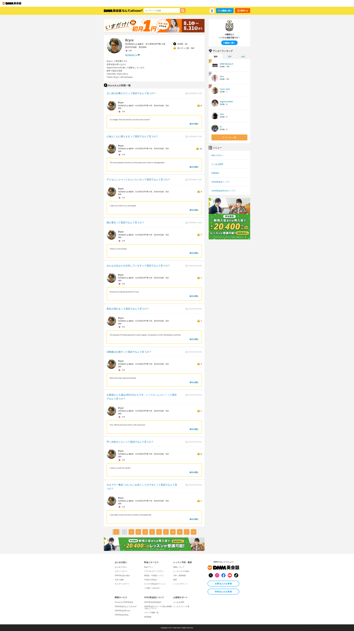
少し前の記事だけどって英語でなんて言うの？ (131, 93)
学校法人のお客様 (223, 591)
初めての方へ (217, 155)
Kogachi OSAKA (226, 101)
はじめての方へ (121, 567)
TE (221, 126)
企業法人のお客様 (223, 583)
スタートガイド (121, 571)
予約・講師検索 (179, 575)
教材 (175, 579)
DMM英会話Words (122, 610)
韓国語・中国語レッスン (154, 575)
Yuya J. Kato (225, 89)
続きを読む (194, 123)
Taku (222, 114)
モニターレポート (122, 583)
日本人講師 (119, 579)
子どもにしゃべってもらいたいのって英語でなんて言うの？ (138, 179)
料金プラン (148, 567)
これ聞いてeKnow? (152, 588)
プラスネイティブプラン (154, 571)
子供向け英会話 (150, 579)
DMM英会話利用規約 (152, 602)
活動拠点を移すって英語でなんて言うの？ (129, 351)
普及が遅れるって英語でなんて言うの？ (128, 308)
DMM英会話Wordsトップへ (223, 190)
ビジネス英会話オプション (155, 583)
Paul (222, 76)
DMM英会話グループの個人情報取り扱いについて (158, 607)
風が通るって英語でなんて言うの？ (125, 222)
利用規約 (215, 173)
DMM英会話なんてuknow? (126, 606)
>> (193, 532)
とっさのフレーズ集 (181, 606)
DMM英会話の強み (122, 575)
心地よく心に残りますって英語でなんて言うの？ (132, 136)
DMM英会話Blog (121, 614)
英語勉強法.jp (131, 55)
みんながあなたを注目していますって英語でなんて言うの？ (138, 265)
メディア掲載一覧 (151, 612)
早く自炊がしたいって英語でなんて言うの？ (130, 441)
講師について (178, 567)
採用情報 (147, 617)
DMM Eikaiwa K (226, 64)
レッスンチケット (180, 583)
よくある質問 (217, 164)
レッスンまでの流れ (181, 571)
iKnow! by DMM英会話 (124, 602)
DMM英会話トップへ (220, 181)
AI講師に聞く (226, 10)
